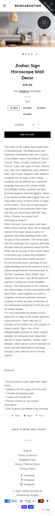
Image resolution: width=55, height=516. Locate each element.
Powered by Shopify (27, 495)
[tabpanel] (27, 29)
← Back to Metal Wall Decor (27, 429)
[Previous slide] (18, 54)
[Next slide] (36, 54)
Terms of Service (27, 455)
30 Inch (41, 108)
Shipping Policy (27, 459)
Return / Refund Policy (27, 464)
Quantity (19, 124)
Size (27, 101)
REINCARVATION (27, 6)
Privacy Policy (27, 468)
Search (27, 450)
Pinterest (29, 480)
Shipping (24, 91)
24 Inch (27, 108)
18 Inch (14, 108)
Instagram (29, 484)
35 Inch (27, 114)
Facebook (29, 475)
